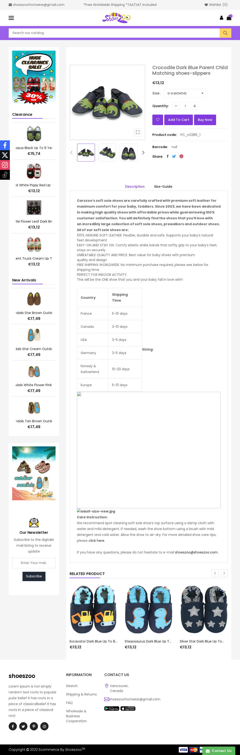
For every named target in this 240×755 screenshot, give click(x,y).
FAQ (69, 702)
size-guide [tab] (163, 186)
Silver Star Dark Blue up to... (202, 641)
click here (96, 540)
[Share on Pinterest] (181, 156)
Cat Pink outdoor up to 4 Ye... (33, 349)
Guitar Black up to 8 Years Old (34, 221)
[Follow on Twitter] (5, 155)
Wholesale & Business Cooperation (76, 716)
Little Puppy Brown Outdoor (34, 385)
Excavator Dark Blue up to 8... (93, 641)
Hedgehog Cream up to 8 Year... (33, 185)
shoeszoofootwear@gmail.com (134, 699)
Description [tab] (135, 186)
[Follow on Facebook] (5, 145)
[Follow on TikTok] (5, 175)
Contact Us (221, 751)
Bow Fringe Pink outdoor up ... (34, 312)
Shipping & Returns (81, 694)
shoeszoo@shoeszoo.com (196, 552)
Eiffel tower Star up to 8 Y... (33, 259)
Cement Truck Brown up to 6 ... (34, 147)
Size (155, 93)
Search (72, 686)
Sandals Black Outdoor (33, 421)
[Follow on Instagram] (5, 165)
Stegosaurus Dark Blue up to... (149, 641)
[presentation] (71, 152)
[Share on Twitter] (174, 156)
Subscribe (34, 576)
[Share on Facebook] (168, 156)
